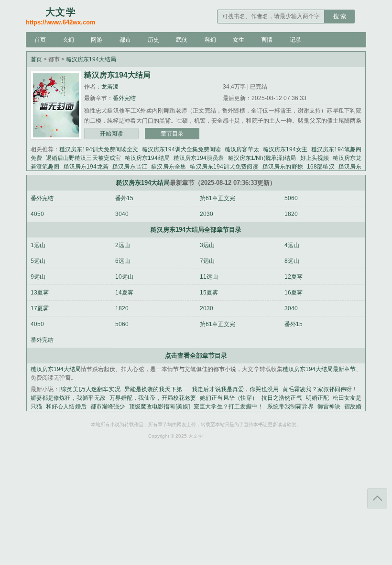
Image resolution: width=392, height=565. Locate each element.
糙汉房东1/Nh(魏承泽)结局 (262, 158)
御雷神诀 (329, 406)
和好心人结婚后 (66, 406)
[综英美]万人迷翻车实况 (89, 389)
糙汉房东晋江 (129, 166)
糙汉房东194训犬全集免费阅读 (181, 149)
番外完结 (124, 98)
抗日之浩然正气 (281, 398)
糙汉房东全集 (168, 166)
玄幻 (68, 39)
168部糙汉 (321, 166)
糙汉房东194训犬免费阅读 (224, 166)
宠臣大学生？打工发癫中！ (228, 406)
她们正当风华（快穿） (229, 398)
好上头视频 (314, 158)
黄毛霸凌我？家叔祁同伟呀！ (320, 389)
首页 (40, 39)
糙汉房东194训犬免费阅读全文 (98, 149)
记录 (295, 39)
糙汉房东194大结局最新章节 (319, 369)
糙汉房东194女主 (285, 149)
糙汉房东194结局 (147, 158)
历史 (153, 39)
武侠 (181, 39)
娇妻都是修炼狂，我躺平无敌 (68, 398)
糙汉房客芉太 (242, 149)
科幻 (210, 39)
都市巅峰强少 (107, 406)
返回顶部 (377, 498)
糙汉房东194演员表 (199, 158)
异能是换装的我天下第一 (156, 389)
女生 (238, 39)
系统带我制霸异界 (290, 406)
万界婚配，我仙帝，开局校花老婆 (152, 398)
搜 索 (339, 16)
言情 (266, 39)
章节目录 (172, 133)
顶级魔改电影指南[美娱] (159, 406)
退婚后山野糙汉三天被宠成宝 (83, 158)
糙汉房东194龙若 (86, 166)
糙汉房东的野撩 (282, 166)
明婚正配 (317, 398)
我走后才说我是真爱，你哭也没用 (235, 389)
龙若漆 (110, 86)
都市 (125, 39)
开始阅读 (111, 133)
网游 (96, 39)
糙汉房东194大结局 (91, 59)
